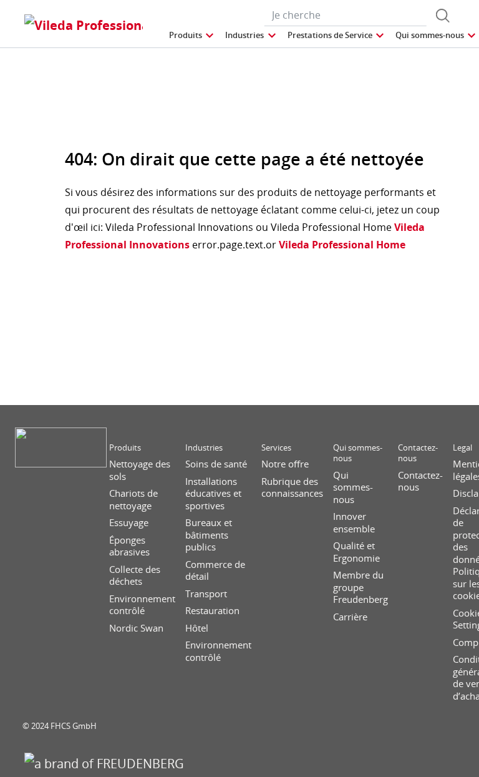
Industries (204, 447)
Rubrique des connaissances (292, 488)
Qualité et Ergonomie (356, 552)
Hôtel (196, 628)
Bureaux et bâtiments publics (208, 535)
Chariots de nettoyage (133, 499)
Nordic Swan (136, 628)
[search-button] (443, 15)
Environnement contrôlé (142, 605)
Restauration (212, 611)
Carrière (350, 617)
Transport (206, 594)
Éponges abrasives (129, 546)
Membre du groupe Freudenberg (360, 587)
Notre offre (285, 464)
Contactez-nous (418, 453)
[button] (192, 35)
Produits (125, 447)
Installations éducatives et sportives (213, 494)
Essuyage (128, 523)
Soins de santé (216, 464)
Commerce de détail (215, 571)
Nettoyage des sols (139, 470)
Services (276, 447)
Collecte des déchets (134, 576)
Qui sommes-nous (357, 453)
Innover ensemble (354, 523)
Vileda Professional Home (340, 245)
